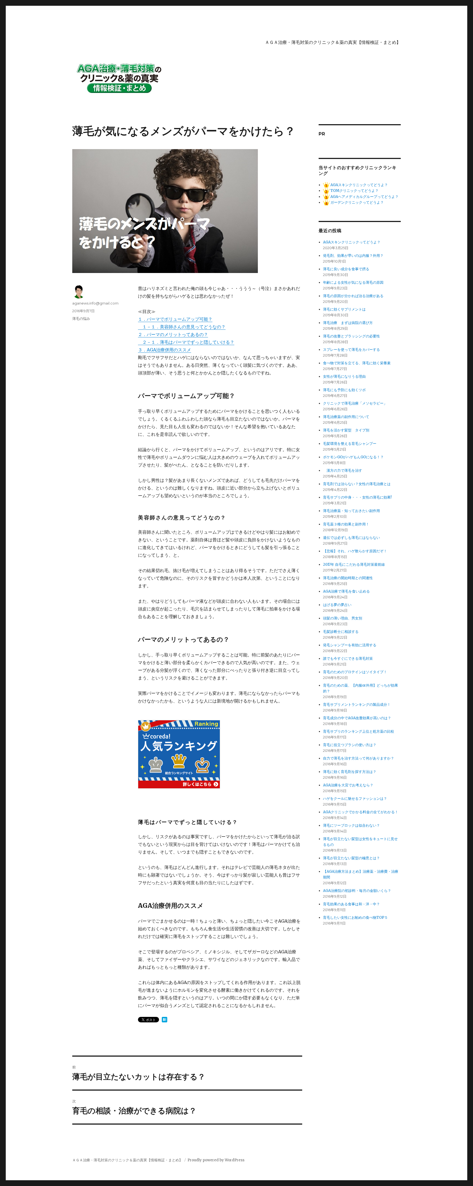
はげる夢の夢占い (337, 604)
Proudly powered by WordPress (216, 1160)
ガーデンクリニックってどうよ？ (357, 202)
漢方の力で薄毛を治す (342, 470)
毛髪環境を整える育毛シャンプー (349, 443)
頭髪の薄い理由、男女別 (342, 618)
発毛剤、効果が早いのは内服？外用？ (353, 255)
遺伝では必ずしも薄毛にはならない (351, 537)
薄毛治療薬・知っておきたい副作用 (351, 510)
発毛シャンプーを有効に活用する (349, 645)
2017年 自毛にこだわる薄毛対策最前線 (354, 564)
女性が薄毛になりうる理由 (344, 376)
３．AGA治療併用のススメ (164, 349)
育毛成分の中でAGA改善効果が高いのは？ (357, 718)
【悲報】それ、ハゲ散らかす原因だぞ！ (355, 551)
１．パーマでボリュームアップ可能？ (175, 319)
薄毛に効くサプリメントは (344, 309)
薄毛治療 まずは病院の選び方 (348, 322)
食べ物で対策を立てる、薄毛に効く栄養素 (357, 363)
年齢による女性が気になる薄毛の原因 (353, 282)
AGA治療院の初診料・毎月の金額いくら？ (357, 890)
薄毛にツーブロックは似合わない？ (351, 825)
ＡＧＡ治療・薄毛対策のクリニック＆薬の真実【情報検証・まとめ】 (333, 42)
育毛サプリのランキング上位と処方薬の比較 (358, 731)
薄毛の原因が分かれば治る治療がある (353, 296)
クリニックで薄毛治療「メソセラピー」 (355, 403)
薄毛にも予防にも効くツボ (344, 390)
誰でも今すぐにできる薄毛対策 (348, 658)
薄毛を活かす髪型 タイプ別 (348, 430)
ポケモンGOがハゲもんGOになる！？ (353, 457)
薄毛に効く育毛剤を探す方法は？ (349, 771)
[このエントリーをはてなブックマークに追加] (164, 1019)
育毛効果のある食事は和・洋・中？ (351, 904)
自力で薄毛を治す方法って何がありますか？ (358, 758)
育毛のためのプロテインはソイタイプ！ (355, 672)
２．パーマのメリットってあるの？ (173, 334)
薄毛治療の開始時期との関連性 (348, 578)
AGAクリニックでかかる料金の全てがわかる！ (360, 812)
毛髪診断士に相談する (341, 631)
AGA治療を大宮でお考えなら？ (348, 785)
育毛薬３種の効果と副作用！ (346, 524)
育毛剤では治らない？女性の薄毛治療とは (357, 484)
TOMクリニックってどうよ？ (354, 190)
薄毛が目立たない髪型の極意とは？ (351, 858)
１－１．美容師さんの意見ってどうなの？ (182, 326)
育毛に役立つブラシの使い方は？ (349, 745)
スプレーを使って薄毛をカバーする (351, 349)
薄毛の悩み (81, 318)
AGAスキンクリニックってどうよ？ (359, 185)
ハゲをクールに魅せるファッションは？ (355, 798)
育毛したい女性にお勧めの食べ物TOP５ (355, 917)
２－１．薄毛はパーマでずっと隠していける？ (186, 342)
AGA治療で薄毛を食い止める (346, 591)
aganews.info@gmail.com (95, 303)
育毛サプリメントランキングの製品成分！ (357, 704)
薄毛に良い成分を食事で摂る (346, 269)
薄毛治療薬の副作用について (346, 416)
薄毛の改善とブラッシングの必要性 (351, 336)
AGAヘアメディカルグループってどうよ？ (364, 196)
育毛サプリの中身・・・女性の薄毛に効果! (357, 497)
